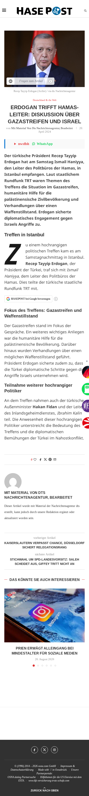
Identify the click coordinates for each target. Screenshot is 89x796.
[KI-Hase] (11, 81)
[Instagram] (54, 749)
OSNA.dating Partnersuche (22, 777)
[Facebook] (34, 749)
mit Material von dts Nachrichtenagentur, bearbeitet (42, 128)
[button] (8, 627)
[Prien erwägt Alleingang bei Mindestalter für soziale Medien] (44, 615)
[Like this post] (35, 459)
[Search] (85, 11)
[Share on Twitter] (45, 459)
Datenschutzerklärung (22, 769)
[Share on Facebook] (40, 459)
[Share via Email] (54, 459)
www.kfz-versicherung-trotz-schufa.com (49, 780)
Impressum (66, 766)
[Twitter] (44, 749)
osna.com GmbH (47, 766)
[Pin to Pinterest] (50, 459)
